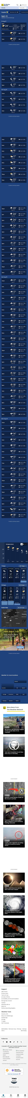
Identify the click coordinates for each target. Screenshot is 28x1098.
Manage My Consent (6, 1000)
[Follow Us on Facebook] (3, 1042)
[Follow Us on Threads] (17, 1042)
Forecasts (22, 8)
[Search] (17, 5)
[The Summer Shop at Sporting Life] (24, 699)
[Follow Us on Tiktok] (14, 1042)
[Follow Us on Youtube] (10, 1042)
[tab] (22, 544)
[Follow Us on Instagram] (7, 1042)
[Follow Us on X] (21, 1042)
